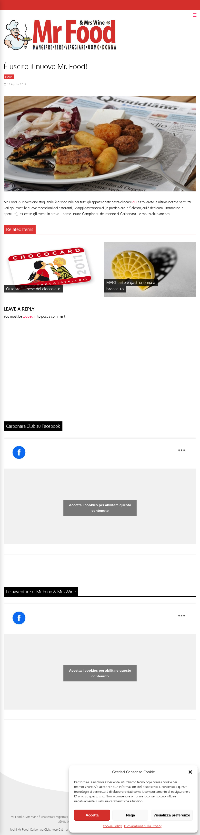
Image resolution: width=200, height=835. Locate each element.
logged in (30, 316)
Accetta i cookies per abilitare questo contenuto (100, 507)
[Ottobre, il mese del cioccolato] (50, 295)
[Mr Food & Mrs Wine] (60, 59)
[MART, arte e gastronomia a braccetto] (150, 295)
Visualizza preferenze (171, 815)
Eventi (8, 77)
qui (135, 202)
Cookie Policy (112, 826)
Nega (130, 815)
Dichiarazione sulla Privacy (142, 826)
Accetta (92, 815)
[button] (190, 772)
